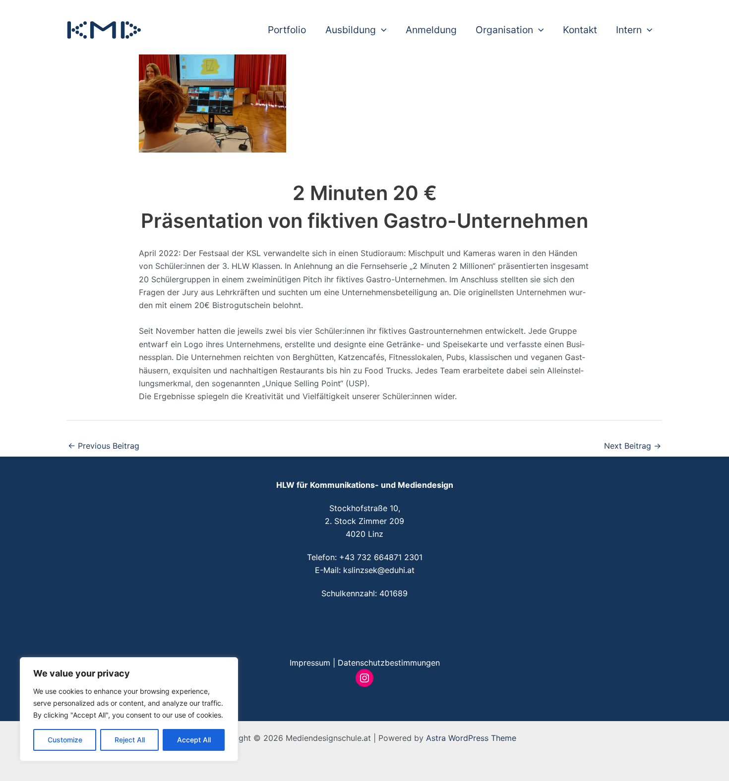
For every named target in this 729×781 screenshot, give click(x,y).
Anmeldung (431, 30)
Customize (65, 739)
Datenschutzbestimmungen (389, 663)
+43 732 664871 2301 (381, 557)
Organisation (504, 30)
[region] (129, 709)
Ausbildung (350, 30)
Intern (629, 30)
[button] (381, 29)
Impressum (310, 663)
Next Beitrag (632, 446)
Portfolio (287, 30)
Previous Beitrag (103, 446)
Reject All (130, 739)
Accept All (194, 739)
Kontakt (580, 30)
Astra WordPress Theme (471, 738)
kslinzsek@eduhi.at (379, 570)
